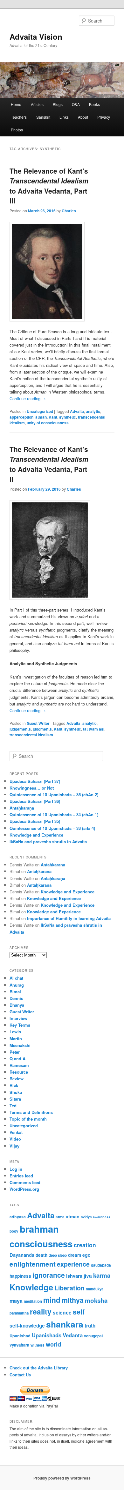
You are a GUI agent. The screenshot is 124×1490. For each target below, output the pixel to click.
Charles (69, 211)
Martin (16, 1039)
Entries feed (21, 1176)
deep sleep (58, 1255)
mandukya (94, 1289)
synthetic (67, 417)
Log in (16, 1169)
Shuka (16, 1092)
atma (60, 1217)
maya (16, 1300)
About (83, 117)
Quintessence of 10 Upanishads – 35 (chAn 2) (54, 794)
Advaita (77, 411)
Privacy (103, 117)
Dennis (16, 998)
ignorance (48, 1275)
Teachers (19, 117)
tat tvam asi (93, 729)
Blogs (58, 104)
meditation (33, 1301)
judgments (42, 729)
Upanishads (46, 1335)
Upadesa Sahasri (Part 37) (35, 781)
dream (74, 1255)
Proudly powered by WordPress (62, 1478)
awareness (101, 1217)
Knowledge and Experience (36, 835)
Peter (15, 1052)
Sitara (15, 1099)
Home (16, 104)
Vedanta (73, 1335)
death (41, 1255)
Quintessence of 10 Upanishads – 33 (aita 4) (52, 828)
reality (41, 1311)
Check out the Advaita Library (39, 1368)
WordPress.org (24, 1189)
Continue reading (28, 398)
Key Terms (20, 1025)
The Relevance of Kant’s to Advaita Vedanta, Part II (49, 464)
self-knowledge (27, 1325)
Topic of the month (28, 1119)
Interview (18, 1018)
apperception (21, 417)
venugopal (93, 1336)
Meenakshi (20, 1045)
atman (41, 417)
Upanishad (20, 1336)
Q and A (17, 1059)
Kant (53, 417)
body (14, 1231)
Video (15, 1139)
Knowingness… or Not (32, 788)
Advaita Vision (36, 36)
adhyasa (18, 1217)
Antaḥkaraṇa (22, 808)
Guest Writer (38, 723)
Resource (19, 1072)
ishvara (74, 1275)
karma (101, 1275)
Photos (17, 129)
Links (64, 117)
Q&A (76, 104)
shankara (64, 1324)
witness (38, 1345)
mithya (73, 1300)
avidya (86, 1217)
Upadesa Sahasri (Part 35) (35, 821)
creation (85, 1245)
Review (17, 1079)
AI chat (16, 978)
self (79, 1312)
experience (73, 1264)
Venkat (16, 1132)
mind (51, 1300)
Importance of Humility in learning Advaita (69, 918)
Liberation (69, 1287)
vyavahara (19, 1345)
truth (90, 1325)
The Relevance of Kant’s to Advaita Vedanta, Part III (49, 186)
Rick (14, 1085)
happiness (20, 1276)
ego (86, 1255)
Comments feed (25, 1182)
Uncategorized (40, 411)
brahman (39, 1228)
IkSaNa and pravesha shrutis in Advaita (48, 841)
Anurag (17, 985)
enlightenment (33, 1263)
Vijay (14, 1146)
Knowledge (31, 1287)
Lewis (15, 1032)
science (62, 1312)
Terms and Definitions (31, 1112)
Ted (13, 1106)
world (53, 1344)
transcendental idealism (31, 735)
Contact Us (20, 1375)
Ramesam (19, 1065)
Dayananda (22, 1255)
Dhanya (17, 1005)
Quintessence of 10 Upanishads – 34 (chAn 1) (54, 814)
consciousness (41, 1243)
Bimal (15, 992)
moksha (96, 1300)
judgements (20, 729)
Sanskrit (43, 117)
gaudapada (101, 1265)
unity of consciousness (48, 423)
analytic (93, 411)
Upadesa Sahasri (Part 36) (35, 801)
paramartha (19, 1313)
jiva (88, 1275)
